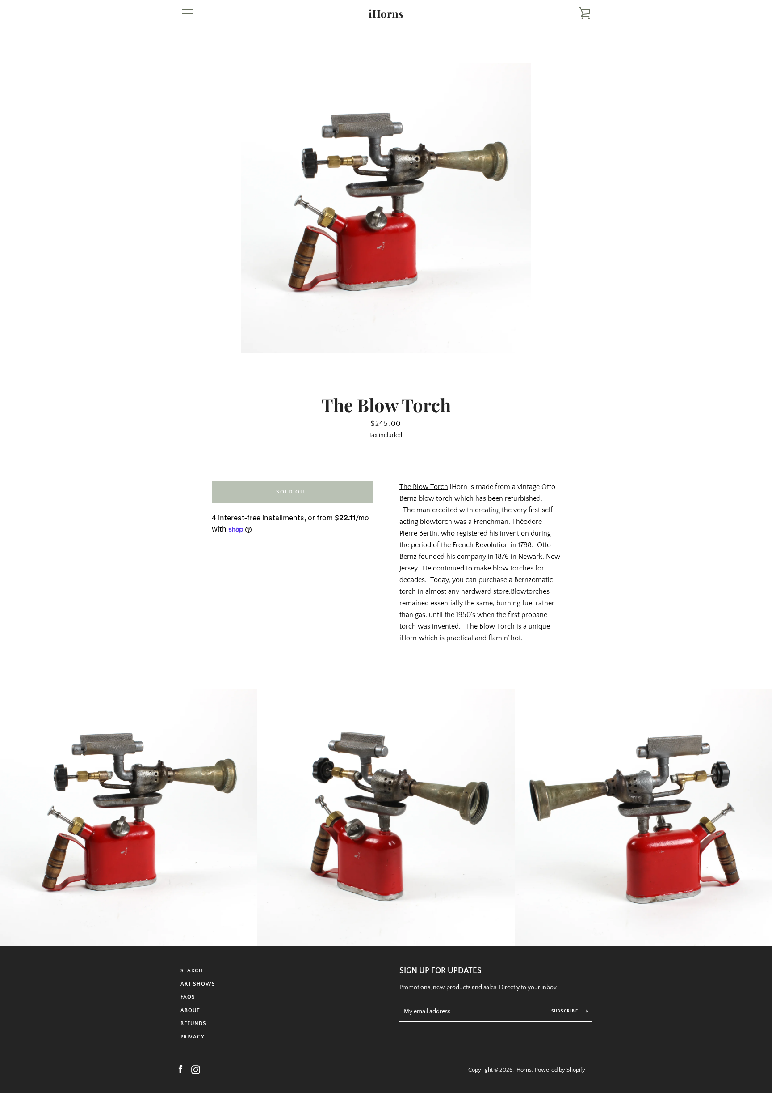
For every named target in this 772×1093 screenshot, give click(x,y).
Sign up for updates (440, 970)
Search (191, 971)
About (190, 1010)
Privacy (192, 1037)
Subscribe (565, 1011)
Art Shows (197, 984)
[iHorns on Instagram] (195, 1069)
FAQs (187, 997)
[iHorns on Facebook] (180, 1069)
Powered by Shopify (560, 1070)
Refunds (193, 1023)
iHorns (386, 13)
